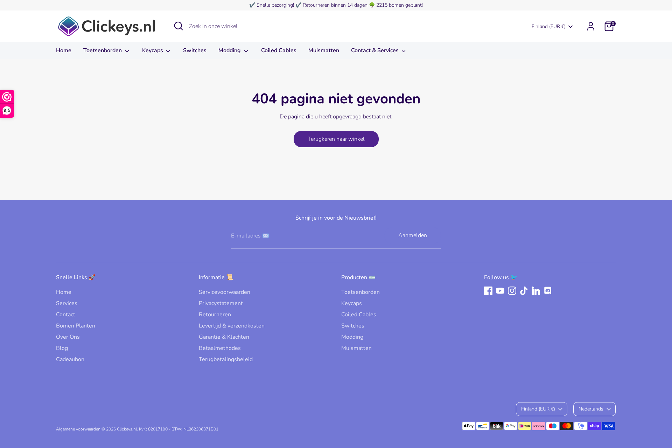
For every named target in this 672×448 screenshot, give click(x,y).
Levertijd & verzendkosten (232, 326)
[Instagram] (512, 291)
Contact (65, 314)
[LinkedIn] (536, 291)
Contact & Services (375, 50)
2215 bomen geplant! (399, 5)
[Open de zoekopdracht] (179, 26)
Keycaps (153, 50)
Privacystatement (221, 303)
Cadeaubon (70, 359)
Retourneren (215, 314)
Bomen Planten (75, 326)
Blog (62, 348)
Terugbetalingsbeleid (226, 359)
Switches (194, 50)
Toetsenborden (103, 50)
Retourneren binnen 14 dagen (335, 5)
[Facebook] (488, 291)
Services (66, 303)
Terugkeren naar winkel (336, 139)
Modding (230, 50)
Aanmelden (412, 235)
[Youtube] (500, 291)
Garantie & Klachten (224, 337)
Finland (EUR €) (549, 26)
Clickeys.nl (127, 429)
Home (63, 50)
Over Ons (68, 337)
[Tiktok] (524, 291)
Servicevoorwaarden (224, 292)
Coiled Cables (278, 50)
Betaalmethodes (220, 348)
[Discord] (548, 291)
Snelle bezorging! (275, 5)
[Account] (591, 26)
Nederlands (591, 409)
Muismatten (323, 50)
